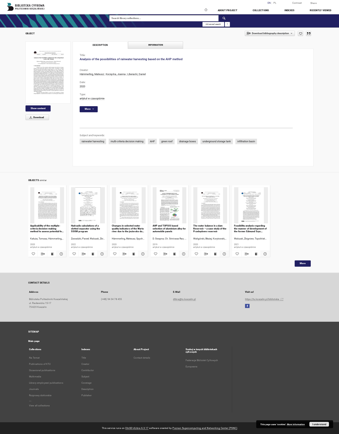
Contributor (87, 370)
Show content (38, 108)
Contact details (142, 357)
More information (296, 424)
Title (83, 357)
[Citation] (308, 33)
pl (274, 3)
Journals (34, 389)
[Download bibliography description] (42, 253)
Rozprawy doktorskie (40, 395)
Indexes (289, 10)
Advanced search (213, 24)
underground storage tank (216, 141)
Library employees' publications (46, 382)
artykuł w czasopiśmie (92, 98)
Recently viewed (320, 10)
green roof (167, 141)
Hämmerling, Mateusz (92, 74)
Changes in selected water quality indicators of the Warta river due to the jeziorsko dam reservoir (128, 228)
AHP (152, 141)
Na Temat (34, 357)
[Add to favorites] (300, 33)
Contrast (297, 3)
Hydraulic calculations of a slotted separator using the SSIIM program (85, 228)
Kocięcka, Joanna (116, 74)
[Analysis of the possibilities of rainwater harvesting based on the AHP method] (48, 72)
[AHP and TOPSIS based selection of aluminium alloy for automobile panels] (169, 205)
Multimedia (35, 376)
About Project (227, 10)
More (303, 263)
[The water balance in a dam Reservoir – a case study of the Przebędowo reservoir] (210, 205)
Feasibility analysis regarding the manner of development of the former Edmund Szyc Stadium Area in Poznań (250, 228)
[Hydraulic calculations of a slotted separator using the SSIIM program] (88, 205)
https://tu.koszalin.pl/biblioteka (262, 299)
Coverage (86, 382)
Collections (261, 10)
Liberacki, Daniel (136, 74)
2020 (82, 86)
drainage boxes (187, 141)
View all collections (39, 405)
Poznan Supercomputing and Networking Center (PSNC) (204, 428)
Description (87, 389)
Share (313, 3)
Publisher (86, 395)
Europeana (191, 366)
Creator (85, 364)
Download (38, 117)
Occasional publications (42, 370)
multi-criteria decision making (127, 141)
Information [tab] (155, 45)
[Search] (224, 18)
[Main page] (205, 10)
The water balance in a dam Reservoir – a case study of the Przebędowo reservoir (209, 228)
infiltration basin (246, 141)
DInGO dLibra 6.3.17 (137, 428)
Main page (34, 341)
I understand (319, 424)
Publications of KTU (40, 364)
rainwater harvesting (93, 141)
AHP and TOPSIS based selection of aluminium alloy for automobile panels (169, 228)
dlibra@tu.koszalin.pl (184, 299)
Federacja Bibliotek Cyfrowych (202, 360)
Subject (85, 376)
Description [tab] (100, 45)
